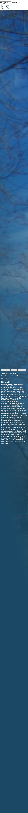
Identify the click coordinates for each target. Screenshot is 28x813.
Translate (5, 3)
